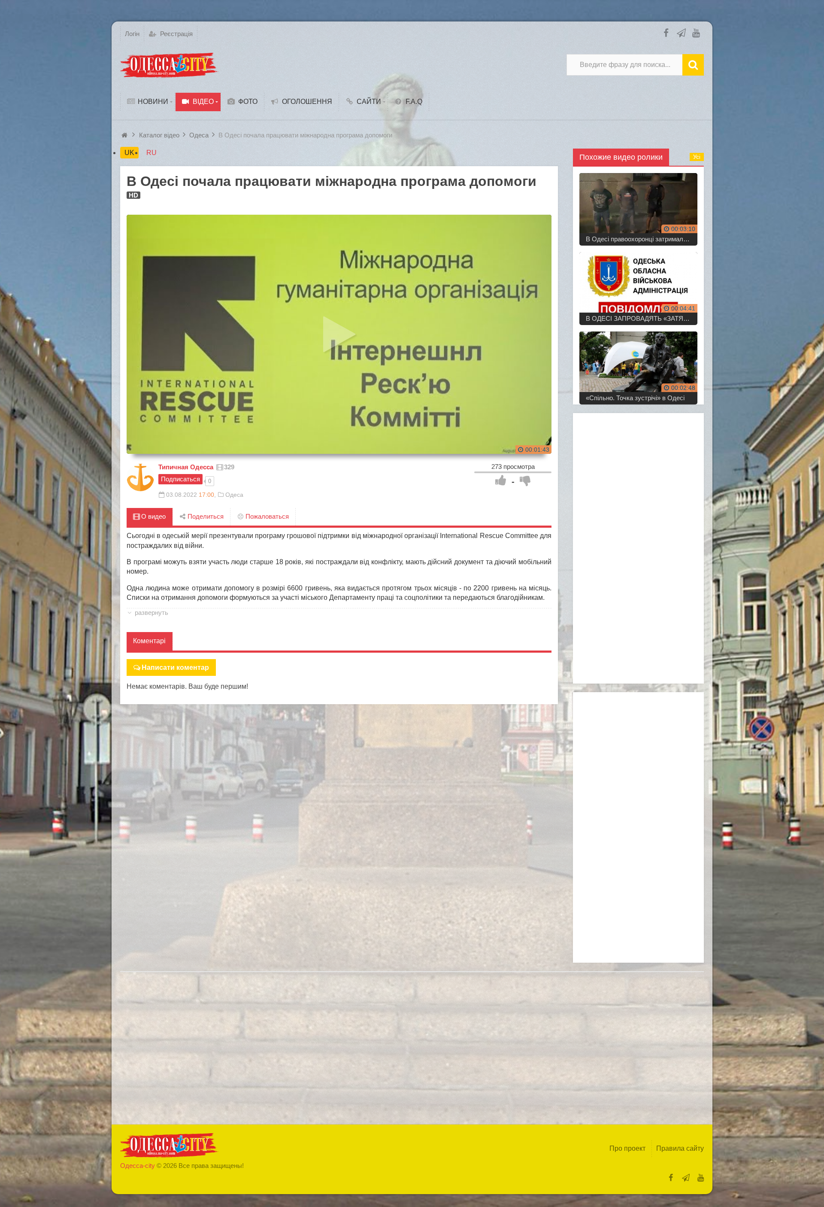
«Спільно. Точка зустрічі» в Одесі (635, 397)
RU (151, 152)
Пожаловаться (266, 516)
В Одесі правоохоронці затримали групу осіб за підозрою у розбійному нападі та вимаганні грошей (641, 239)
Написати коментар (175, 667)
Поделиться (205, 516)
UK (129, 152)
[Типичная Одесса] (140, 477)
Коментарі (149, 641)
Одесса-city (137, 1165)
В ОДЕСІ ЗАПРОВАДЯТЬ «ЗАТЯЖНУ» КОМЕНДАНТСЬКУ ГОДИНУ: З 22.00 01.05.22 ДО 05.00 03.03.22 (641, 318)
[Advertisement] (638, 548)
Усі (696, 157)
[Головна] (125, 135)
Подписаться (180, 479)
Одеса (234, 494)
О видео (152, 516)
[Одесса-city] (169, 65)
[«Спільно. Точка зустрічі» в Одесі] (638, 364)
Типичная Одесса (185, 467)
